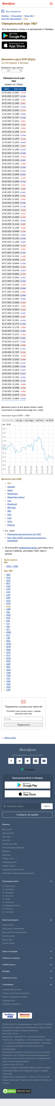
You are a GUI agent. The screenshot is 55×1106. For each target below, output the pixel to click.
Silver (9, 521)
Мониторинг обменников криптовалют (18, 873)
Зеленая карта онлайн (11, 990)
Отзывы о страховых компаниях (15, 993)
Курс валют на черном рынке (14, 932)
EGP (8, 603)
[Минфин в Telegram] (19, 761)
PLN (8, 655)
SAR (8, 664)
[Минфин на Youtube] (44, 761)
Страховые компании (11, 1004)
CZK (8, 595)
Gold (9, 518)
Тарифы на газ (8, 859)
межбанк (11, 487)
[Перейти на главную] (8, 4)
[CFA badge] (39, 1016)
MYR (8, 646)
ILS (7, 623)
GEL (8, 612)
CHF (8, 589)
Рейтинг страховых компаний (14, 997)
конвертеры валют (28, 547)
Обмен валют (8, 925)
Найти (47, 806)
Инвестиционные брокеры (13, 848)
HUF (8, 618)
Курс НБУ (6, 840)
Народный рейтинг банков (13, 870)
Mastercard (12, 504)
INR (8, 626)
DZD (8, 600)
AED (8, 574)
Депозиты (6, 855)
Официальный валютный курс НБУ (24, 534)
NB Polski (11, 508)
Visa (9, 501)
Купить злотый (8, 943)
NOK (8, 649)
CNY (8, 592)
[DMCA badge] (27, 1091)
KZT (8, 635)
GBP (8, 609)
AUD (8, 577)
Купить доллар (8, 936)
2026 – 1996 (12, 566)
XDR (8, 687)
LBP (8, 638)
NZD (8, 652)
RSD (8, 661)
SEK (8, 667)
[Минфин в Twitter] (28, 761)
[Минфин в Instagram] (36, 761)
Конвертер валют (9, 862)
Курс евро (6, 837)
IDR (8, 621)
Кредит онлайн (8, 866)
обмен (10, 490)
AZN (8, 580)
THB (8, 673)
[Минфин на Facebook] (11, 761)
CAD (8, 586)
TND (8, 675)
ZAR (8, 690)
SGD (8, 670)
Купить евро (7, 940)
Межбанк (6, 851)
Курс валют (7, 829)
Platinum (11, 525)
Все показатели (13, 11)
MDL (8, 641)
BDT (8, 583)
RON (8, 658)
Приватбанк (12, 494)
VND (8, 684)
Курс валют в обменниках (13, 929)
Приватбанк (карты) (15, 497)
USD (9, 514)
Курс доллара (8, 833)
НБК (9, 511)
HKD (8, 615)
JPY (8, 629)
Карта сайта (10, 738)
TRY (8, 678)
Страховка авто (8, 1001)
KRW (8, 632)
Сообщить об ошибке (27, 815)
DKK (8, 598)
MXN (8, 644)
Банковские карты (10, 844)
